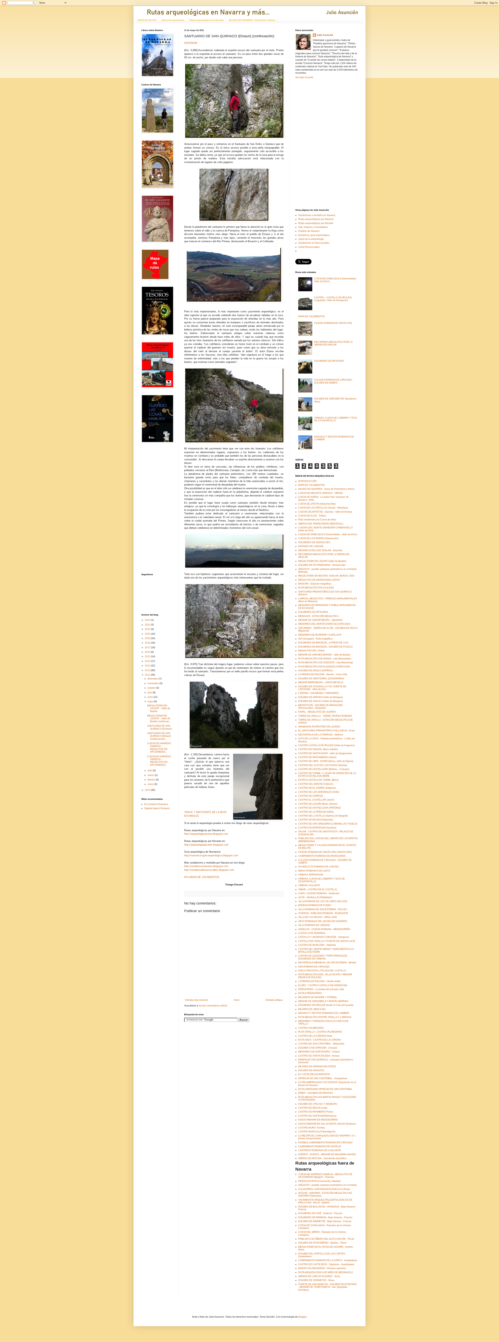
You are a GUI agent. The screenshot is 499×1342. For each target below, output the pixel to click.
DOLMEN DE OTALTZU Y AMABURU (317, 1104)
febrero (152, 779)
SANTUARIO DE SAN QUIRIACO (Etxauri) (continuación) (159, 736)
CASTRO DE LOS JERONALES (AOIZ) (318, 792)
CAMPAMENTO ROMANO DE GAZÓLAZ (319, 1146)
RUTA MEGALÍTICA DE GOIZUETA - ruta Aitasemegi (325, 662)
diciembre (153, 678)
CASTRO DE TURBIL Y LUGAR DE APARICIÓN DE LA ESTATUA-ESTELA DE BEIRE (327, 774)
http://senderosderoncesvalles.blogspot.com (209, 869)
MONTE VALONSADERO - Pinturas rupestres (322, 1268)
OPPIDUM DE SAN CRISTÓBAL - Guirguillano (322, 1078)
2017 (148, 647)
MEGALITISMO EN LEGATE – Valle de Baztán (158, 708)
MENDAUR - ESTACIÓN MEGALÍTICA (318, 616)
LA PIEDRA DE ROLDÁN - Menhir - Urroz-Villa (322, 674)
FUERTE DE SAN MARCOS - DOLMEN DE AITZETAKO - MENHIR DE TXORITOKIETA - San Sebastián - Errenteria (327, 1287)
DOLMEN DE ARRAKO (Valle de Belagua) (320, 697)
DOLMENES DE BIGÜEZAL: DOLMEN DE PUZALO (325, 646)
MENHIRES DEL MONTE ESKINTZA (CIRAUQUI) (324, 624)
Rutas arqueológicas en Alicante (206, 20)
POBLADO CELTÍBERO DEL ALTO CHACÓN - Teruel (326, 1238)
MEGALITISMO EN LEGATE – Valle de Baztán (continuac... (159, 718)
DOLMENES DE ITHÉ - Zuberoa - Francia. (320, 1213)
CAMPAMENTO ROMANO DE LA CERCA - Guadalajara (327, 1260)
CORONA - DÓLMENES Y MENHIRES (318, 693)
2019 (148, 638)
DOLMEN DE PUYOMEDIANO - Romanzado (321, 565)
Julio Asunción (325, 35)
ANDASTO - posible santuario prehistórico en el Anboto (327, 1185)
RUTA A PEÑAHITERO (310, 993)
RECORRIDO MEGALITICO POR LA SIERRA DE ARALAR (333, 343)
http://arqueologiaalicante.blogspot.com (206, 844)
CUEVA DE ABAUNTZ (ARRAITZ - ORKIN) (320, 493)
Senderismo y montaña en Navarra (316, 215)
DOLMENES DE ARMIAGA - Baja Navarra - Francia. (325, 1217)
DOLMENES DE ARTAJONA (329, 361)
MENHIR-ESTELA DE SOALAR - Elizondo (320, 550)
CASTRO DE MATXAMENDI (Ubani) (317, 757)
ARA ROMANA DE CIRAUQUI (314, 966)
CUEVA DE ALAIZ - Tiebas (312, 515)
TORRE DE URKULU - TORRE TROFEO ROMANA (325, 716)
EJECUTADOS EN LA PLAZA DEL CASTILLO (322, 970)
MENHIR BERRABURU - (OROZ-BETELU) (320, 682)
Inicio (237, 1000)
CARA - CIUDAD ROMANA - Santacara (318, 893)
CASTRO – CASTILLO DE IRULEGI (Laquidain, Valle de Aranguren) (333, 299)
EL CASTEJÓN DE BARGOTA (314, 1074)
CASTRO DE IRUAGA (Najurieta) (315, 819)
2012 (148, 670)
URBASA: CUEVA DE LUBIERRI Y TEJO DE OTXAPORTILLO (335, 419)
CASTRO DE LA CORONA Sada (315, 1036)
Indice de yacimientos (172, 20)
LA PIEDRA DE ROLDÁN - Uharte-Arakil (319, 981)
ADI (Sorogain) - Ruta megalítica (315, 638)
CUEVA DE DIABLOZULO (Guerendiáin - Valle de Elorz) (327, 534)
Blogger (302, 1316)
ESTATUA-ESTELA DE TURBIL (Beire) (318, 780)
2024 (148, 620)
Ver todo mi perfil (304, 77)
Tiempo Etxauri (234, 884)
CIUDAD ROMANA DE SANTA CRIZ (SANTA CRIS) (325, 852)
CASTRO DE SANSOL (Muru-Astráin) (318, 749)
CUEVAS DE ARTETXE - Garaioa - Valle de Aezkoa (325, 511)
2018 (148, 642)
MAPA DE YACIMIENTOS (311, 316)
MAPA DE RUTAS (147, 20)
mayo (151, 701)
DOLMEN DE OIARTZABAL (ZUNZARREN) (321, 678)
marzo (151, 775)
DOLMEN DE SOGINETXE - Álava (316, 1280)
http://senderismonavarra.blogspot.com (206, 866)
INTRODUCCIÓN (307, 481)
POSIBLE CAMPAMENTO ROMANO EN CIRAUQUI (325, 1142)
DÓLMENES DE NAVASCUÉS (314, 542)
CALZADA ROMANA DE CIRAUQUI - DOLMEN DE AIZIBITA (333, 381)
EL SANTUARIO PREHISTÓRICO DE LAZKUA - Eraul (326, 730)
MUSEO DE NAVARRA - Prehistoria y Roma (252, 20)
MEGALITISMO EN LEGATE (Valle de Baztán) (322, 561)
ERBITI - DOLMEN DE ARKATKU (315, 1093)
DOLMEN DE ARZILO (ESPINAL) (315, 670)
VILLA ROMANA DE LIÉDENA (314, 925)
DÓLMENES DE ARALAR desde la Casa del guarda (325, 1005)
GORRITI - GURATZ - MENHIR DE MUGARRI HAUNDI (327, 1154)
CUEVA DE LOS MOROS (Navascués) (318, 538)
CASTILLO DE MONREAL (312, 933)
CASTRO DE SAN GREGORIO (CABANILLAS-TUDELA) (327, 823)
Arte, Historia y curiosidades (313, 227)
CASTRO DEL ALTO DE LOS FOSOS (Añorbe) (322, 765)
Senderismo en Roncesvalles (313, 243)
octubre (152, 688)
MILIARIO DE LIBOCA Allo (312, 1009)
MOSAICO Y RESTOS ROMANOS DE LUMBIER (323, 1013)
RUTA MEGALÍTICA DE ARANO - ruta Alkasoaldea (324, 658)
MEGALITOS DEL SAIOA (311, 650)
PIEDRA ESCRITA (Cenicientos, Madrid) (319, 1181)
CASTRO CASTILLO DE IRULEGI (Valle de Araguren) (326, 745)
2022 (148, 624)
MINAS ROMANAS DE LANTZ (314, 870)
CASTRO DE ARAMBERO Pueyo (315, 1111)
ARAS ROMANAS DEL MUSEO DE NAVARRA (322, 921)
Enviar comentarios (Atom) (213, 1005)
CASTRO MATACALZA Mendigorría (316, 1131)
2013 (148, 665)
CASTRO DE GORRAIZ (310, 796)
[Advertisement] (153, 507)
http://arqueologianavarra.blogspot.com (206, 833)
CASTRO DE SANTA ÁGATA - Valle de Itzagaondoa (325, 753)
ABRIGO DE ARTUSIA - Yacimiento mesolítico (322, 1158)
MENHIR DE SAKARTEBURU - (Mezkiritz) (320, 620)
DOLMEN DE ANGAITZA (311, 1070)
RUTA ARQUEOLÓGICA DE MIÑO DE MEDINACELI (325, 1272)
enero (151, 784)
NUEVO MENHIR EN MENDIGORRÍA (318, 1119)
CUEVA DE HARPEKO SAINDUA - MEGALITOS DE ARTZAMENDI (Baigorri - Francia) (325, 1175)
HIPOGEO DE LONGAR (310, 546)
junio (150, 697)
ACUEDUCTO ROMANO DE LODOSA (318, 866)
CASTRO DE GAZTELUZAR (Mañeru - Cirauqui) (323, 769)
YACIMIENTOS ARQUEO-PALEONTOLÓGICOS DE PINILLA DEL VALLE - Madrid (325, 1201)
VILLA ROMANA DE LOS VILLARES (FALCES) (322, 901)
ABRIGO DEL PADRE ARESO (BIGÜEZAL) (320, 523)
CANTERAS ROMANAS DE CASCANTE (319, 1150)
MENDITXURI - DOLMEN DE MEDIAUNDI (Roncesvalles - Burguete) (320, 706)
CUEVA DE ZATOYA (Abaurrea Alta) (317, 503)
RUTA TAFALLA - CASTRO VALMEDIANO (320, 1031)
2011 (148, 674)
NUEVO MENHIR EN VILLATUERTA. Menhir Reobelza (327, 1123)
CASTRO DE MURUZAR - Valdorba (317, 945)
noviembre (153, 683)
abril (150, 770)
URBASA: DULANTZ (309, 885)
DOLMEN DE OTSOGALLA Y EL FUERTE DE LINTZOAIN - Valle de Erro (322, 688)
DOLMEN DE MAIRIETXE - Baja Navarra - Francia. (325, 1221)
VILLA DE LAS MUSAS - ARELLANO (317, 917)
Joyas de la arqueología (311, 239)
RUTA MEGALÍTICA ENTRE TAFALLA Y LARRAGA (324, 1017)
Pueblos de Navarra (308, 231)
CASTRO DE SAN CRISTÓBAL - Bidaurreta (321, 1043)
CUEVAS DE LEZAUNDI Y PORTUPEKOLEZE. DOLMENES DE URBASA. (323, 957)
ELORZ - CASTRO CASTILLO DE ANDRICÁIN (322, 985)
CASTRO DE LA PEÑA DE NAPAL (316, 812)
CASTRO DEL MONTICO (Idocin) (315, 784)
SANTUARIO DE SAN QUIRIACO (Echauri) (159, 727)
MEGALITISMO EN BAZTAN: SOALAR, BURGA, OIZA (326, 575)
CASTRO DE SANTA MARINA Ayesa (317, 1115)
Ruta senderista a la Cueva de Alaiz (317, 519)
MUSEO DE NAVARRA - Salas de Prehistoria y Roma (326, 489)
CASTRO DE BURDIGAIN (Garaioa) (317, 827)
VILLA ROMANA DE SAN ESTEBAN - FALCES (322, 909)
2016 (148, 652)
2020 (148, 633)
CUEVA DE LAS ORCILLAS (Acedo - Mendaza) (323, 507)
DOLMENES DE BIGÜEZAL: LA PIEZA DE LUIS (323, 642)
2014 (148, 661)
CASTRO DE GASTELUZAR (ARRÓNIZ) (319, 807)
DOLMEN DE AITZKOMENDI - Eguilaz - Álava (322, 1242)
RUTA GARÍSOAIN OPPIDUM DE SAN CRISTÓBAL (325, 1089)
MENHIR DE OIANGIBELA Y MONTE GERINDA (323, 1001)
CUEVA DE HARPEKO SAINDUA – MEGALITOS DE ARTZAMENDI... (159, 747)
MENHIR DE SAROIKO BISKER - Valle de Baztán (324, 654)
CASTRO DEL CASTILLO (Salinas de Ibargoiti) (323, 815)
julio (150, 692)
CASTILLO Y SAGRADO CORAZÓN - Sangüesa (323, 937)
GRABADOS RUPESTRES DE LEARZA (319, 726)
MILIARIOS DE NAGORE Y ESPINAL (317, 997)
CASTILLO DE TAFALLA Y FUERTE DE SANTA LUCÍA (326, 941)
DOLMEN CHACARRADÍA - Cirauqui (317, 1047)
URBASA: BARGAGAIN (310, 874)
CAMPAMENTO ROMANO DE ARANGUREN (321, 856)
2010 (148, 790)
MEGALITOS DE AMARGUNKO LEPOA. (319, 579)
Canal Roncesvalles (309, 247)
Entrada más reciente (196, 1000)
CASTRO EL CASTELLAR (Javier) (316, 799)
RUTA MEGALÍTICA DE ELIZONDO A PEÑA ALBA (324, 666)
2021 (148, 629)
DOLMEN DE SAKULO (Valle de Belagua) (320, 701)
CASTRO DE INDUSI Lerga (312, 1107)
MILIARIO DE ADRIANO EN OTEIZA (317, 1066)
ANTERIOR (190, 43)
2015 (148, 656)
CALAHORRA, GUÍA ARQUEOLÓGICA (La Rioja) (324, 1189)
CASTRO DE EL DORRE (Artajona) (317, 788)
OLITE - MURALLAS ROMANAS (315, 897)
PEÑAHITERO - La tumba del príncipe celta (321, 989)
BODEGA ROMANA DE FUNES (314, 905)
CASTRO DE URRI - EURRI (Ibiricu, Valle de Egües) (325, 761)
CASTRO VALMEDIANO (311, 1028)
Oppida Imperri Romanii (157, 808)
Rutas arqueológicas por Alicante (315, 223)
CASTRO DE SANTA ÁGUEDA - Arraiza (319, 1055)
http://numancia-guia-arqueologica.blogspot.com (211, 855)
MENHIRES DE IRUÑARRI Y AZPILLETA (319, 634)
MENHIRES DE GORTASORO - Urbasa (319, 1051)
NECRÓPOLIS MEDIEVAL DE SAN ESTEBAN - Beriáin (327, 962)
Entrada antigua (274, 1000)
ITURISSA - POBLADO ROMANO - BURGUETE (323, 913)
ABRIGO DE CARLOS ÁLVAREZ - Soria (319, 1276)
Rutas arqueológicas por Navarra (316, 219)
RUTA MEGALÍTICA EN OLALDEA (316, 587)
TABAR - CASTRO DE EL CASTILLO (317, 889)
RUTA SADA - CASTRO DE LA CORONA (319, 1039)
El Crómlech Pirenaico (156, 804)
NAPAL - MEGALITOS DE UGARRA (317, 711)
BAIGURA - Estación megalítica (314, 583)
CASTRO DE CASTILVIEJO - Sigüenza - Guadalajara (326, 1264)
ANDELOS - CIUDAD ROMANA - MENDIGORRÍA (324, 929)
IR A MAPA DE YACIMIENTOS (201, 877)
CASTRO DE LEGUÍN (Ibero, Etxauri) (317, 804)
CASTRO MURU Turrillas (311, 1127)
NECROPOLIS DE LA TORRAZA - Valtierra (320, 734)
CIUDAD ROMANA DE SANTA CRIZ (333, 323)
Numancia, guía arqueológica (314, 235)
